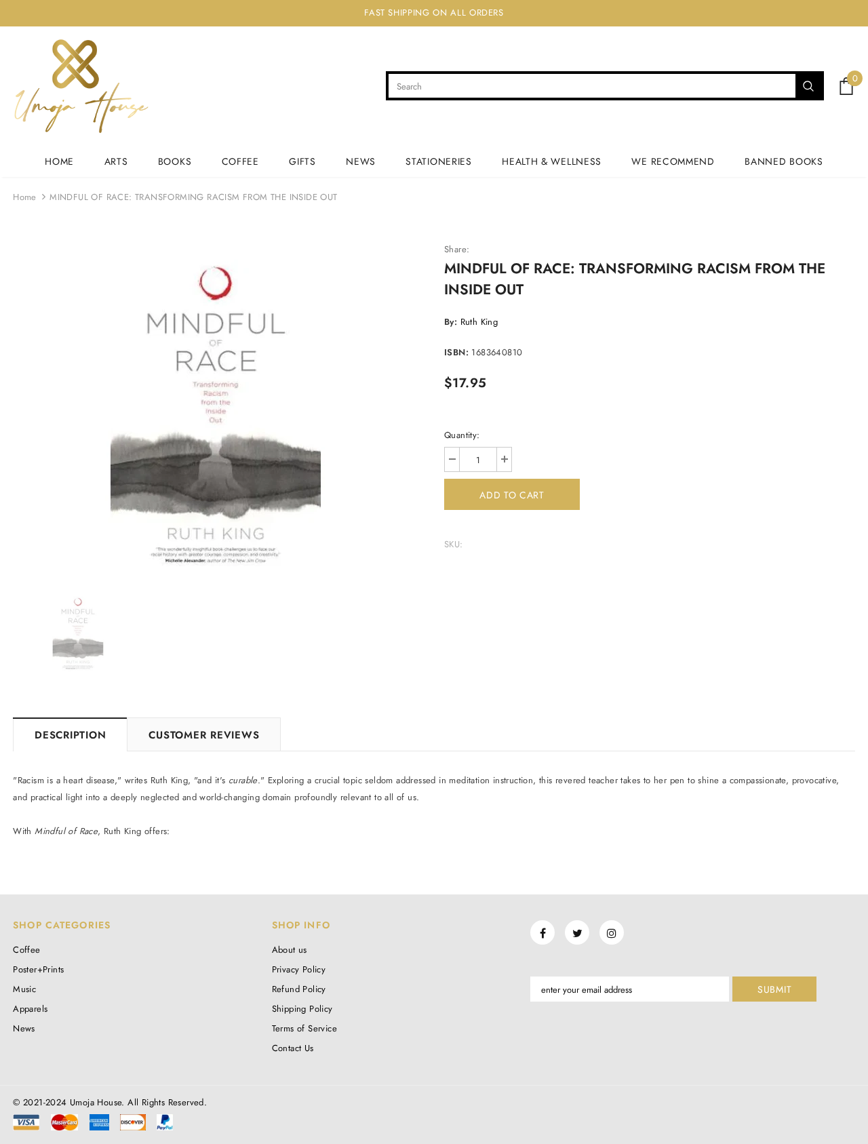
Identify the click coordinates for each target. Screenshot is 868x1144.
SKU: (453, 544)
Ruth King (479, 321)
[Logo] (81, 86)
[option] (218, 411)
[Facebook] (542, 932)
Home (25, 197)
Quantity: (462, 435)
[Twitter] (577, 932)
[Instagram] (611, 932)
